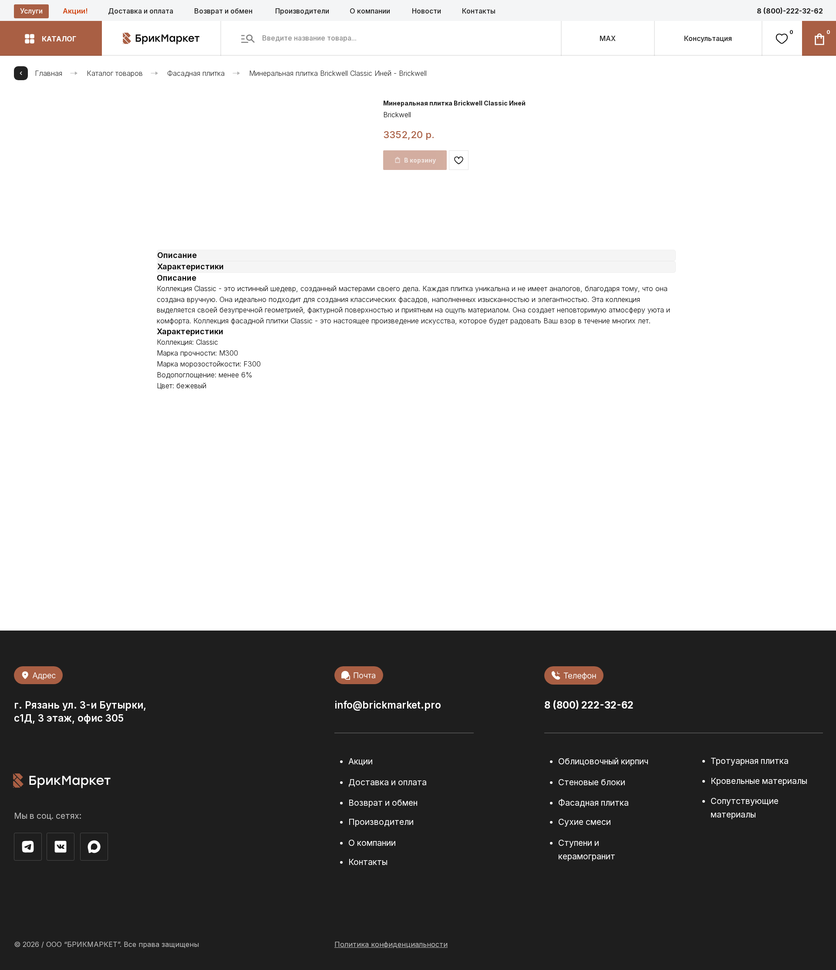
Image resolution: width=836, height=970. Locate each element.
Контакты (479, 11)
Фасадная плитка (196, 73)
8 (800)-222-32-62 (790, 11)
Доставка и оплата (140, 11)
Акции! (75, 11)
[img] (94, 847)
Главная (48, 73)
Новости (426, 11)
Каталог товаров (115, 73)
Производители (302, 11)
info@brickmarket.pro (387, 705)
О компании (370, 11)
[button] (51, 38)
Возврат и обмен (223, 11)
